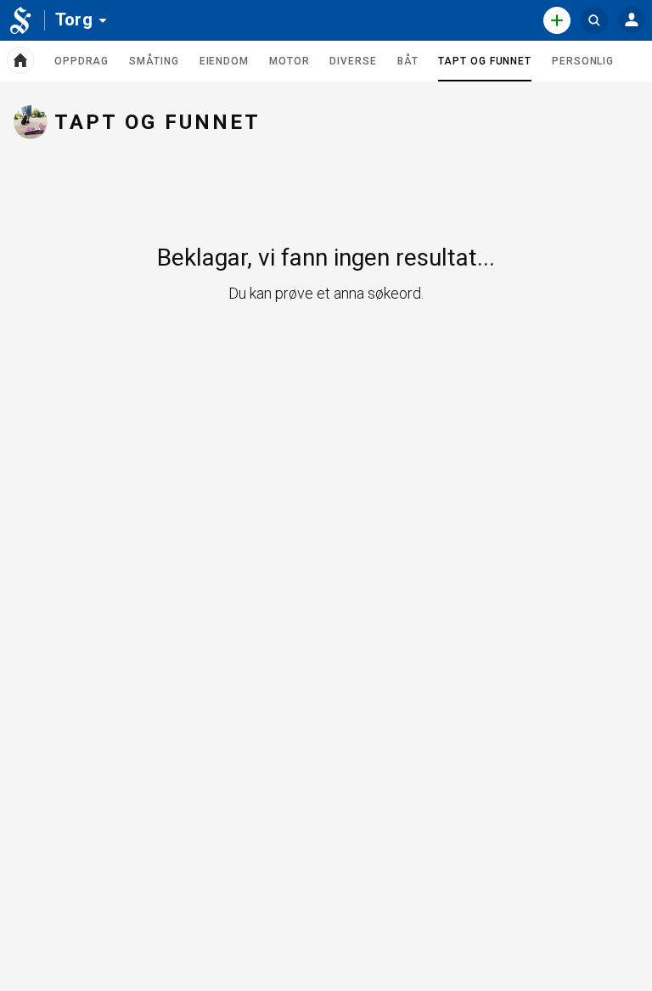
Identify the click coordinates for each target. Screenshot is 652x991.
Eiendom (224, 61)
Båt (408, 61)
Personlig (583, 61)
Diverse (352, 61)
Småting (153, 61)
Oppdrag (81, 61)
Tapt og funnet (484, 68)
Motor (289, 61)
